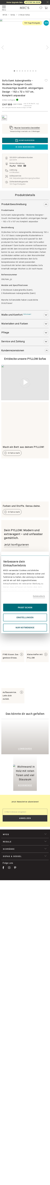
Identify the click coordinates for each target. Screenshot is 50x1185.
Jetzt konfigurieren (16, 544)
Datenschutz (39, 596)
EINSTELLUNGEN (25, 617)
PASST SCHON (25, 607)
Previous (2, 47)
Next (47, 47)
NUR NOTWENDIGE (25, 627)
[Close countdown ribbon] (48, 2)
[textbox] (25, 812)
